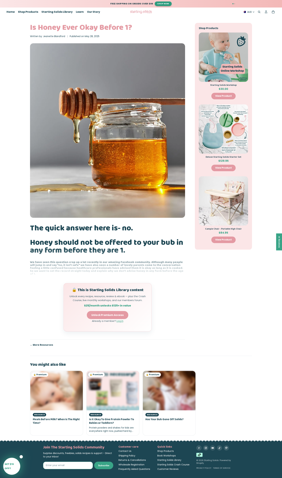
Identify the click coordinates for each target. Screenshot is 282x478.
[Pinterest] (226, 448)
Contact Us (124, 451)
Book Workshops (166, 455)
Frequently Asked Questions (134, 469)
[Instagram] (205, 448)
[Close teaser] (21, 456)
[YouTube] (212, 448)
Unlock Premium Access (107, 315)
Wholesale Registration (131, 464)
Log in (120, 321)
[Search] (259, 12)
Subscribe (103, 465)
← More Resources (41, 344)
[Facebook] (199, 448)
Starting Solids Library (169, 460)
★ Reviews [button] (279, 242)
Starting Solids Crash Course (173, 464)
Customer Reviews (168, 469)
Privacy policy (204, 468)
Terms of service (221, 468)
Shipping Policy (126, 455)
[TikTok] (219, 448)
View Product (223, 96)
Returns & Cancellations (132, 460)
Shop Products (165, 451)
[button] (11, 466)
